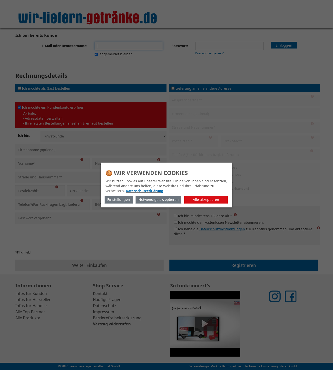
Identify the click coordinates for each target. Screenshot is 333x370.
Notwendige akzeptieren (158, 199)
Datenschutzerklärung (144, 190)
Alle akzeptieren (206, 199)
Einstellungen (118, 199)
